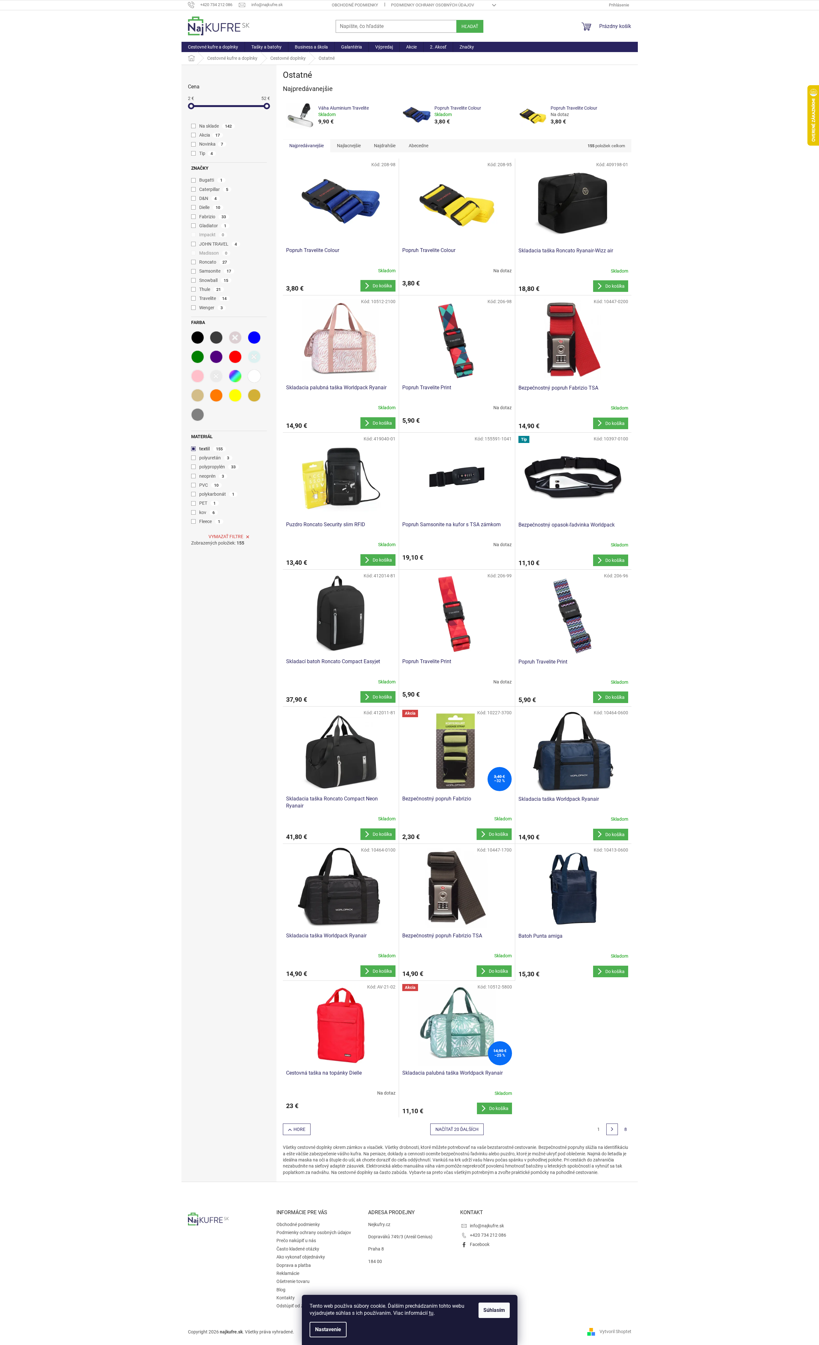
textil (211, 448)
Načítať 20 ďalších (457, 1129)
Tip (206, 153)
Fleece (209, 521)
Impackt (211, 234)
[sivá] (197, 414)
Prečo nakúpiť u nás (296, 1240)
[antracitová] (216, 337)
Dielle (209, 207)
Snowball (213, 280)
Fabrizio (212, 216)
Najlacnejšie (349, 145)
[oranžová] (216, 395)
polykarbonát (217, 494)
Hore (299, 1129)
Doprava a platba (293, 1265)
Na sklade (215, 126)
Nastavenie (328, 1329)
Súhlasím (494, 1310)
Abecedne (418, 145)
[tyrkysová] (254, 356)
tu (431, 1313)
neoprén (211, 476)
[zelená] (197, 356)
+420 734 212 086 (488, 1235)
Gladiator (213, 225)
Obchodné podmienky (355, 5)
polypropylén (217, 466)
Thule (210, 289)
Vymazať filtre (226, 536)
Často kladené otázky (297, 1248)
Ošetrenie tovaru (293, 1281)
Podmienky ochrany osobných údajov (432, 5)
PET (207, 503)
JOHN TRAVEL (218, 244)
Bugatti (211, 180)
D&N (208, 198)
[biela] (254, 376)
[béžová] (197, 395)
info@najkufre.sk (487, 1225)
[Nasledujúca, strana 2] (612, 1129)
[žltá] (235, 395)
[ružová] (197, 376)
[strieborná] (216, 376)
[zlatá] (254, 395)
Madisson (213, 253)
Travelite (213, 298)
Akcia (209, 135)
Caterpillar (213, 189)
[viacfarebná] (235, 376)
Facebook (479, 1244)
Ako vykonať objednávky (300, 1256)
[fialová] (216, 356)
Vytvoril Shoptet (615, 1331)
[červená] (235, 356)
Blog (280, 1289)
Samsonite (215, 271)
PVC (209, 485)
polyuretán (214, 457)
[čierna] (197, 337)
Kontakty (285, 1297)
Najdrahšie (385, 145)
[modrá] (254, 337)
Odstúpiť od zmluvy (295, 1305)
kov (207, 512)
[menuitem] (213, 47)
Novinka (211, 144)
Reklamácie (287, 1273)
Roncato (213, 262)
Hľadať (469, 26)
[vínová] (235, 337)
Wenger (211, 307)
